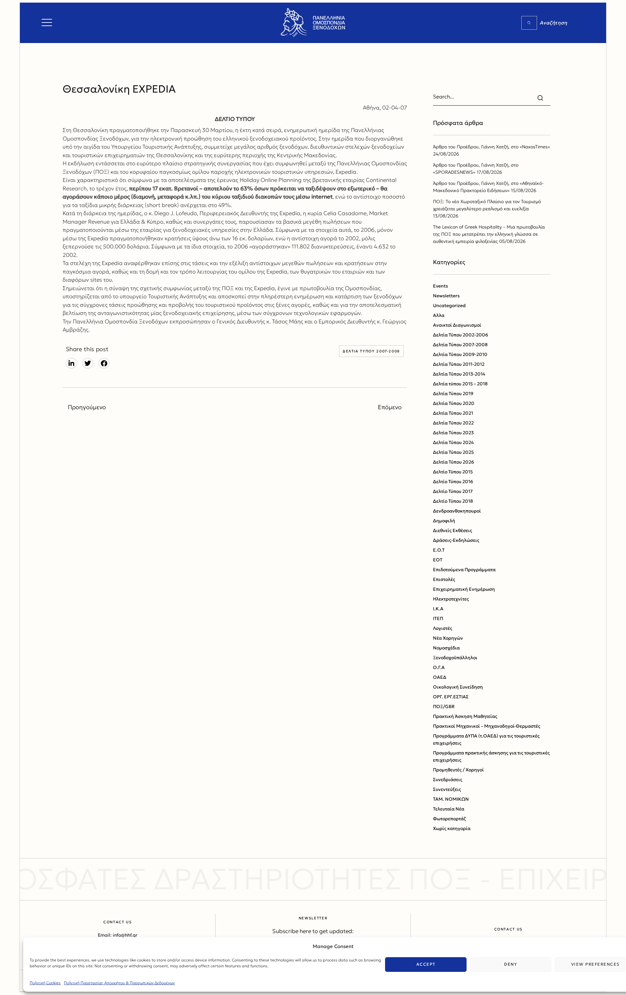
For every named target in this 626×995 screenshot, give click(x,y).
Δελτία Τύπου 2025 (453, 452)
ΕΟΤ (437, 560)
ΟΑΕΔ (439, 677)
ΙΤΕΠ (438, 618)
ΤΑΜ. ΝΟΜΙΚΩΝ (451, 799)
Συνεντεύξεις (447, 789)
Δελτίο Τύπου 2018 (453, 501)
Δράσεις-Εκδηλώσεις (456, 540)
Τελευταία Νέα (448, 809)
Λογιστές (442, 628)
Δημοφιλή (444, 521)
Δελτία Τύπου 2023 (453, 433)
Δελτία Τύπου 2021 (453, 413)
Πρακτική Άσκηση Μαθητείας (465, 716)
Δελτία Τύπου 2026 (453, 462)
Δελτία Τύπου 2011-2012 (458, 364)
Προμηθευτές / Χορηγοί (458, 770)
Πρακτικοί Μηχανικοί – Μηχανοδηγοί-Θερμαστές (486, 726)
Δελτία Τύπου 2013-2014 (459, 374)
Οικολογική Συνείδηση (458, 687)
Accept (426, 964)
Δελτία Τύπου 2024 (453, 442)
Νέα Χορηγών (448, 638)
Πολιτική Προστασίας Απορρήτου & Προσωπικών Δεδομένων (119, 982)
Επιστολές (444, 579)
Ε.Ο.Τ (439, 550)
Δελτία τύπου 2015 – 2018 (460, 384)
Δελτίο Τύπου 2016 (453, 481)
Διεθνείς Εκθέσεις (452, 530)
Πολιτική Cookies (45, 982)
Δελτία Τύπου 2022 (453, 423)
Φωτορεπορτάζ (449, 819)
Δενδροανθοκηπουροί (457, 511)
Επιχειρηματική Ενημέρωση (464, 589)
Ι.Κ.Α (438, 609)
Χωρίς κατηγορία (451, 828)
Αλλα (438, 315)
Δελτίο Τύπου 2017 (453, 491)
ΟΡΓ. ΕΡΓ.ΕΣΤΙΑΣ (451, 697)
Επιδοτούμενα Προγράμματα (464, 569)
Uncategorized (449, 305)
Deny (510, 964)
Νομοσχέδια (446, 648)
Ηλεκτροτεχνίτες (451, 599)
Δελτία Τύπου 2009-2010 (460, 354)
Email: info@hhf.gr (118, 935)
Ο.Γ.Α (439, 667)
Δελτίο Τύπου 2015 (453, 472)
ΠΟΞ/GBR (444, 706)
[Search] (529, 23)
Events (440, 286)
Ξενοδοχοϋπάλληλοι (455, 658)
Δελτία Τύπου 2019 (453, 393)
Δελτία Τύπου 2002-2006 (460, 335)
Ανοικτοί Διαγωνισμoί (457, 325)
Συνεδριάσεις (447, 779)
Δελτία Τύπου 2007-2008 (371, 351)
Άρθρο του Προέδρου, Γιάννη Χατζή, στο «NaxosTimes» (491, 147)
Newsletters (446, 296)
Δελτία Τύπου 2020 (453, 403)
